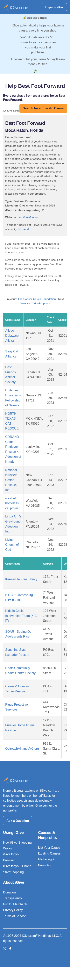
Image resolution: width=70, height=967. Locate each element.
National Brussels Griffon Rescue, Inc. (11, 480)
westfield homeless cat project (12, 503)
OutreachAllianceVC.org (22, 748)
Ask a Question (17, 820)
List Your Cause (49, 847)
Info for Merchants (15, 904)
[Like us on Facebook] (10, 948)
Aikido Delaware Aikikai (12, 335)
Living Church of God (12, 544)
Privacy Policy (13, 910)
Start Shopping (13, 872)
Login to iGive (54, 7)
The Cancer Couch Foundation (37, 298)
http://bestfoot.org (28, 217)
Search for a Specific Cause (43, 108)
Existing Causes (49, 853)
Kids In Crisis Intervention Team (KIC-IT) (21, 615)
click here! (23, 229)
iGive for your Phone (17, 866)
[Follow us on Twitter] (4, 948)
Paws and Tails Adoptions (35, 303)
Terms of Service (14, 916)
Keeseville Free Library (21, 579)
